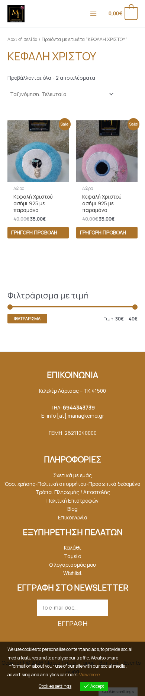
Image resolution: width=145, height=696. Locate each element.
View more (89, 674)
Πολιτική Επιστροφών (72, 500)
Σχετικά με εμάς (72, 475)
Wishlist (72, 572)
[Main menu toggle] (93, 13)
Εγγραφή (72, 623)
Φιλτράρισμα (27, 318)
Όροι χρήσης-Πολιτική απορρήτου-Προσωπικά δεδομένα (72, 483)
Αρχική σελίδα (22, 39)
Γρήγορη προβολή (34, 232)
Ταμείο (72, 556)
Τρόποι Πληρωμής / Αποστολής (72, 492)
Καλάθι (72, 547)
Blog (72, 508)
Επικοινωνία (72, 517)
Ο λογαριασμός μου (72, 564)
